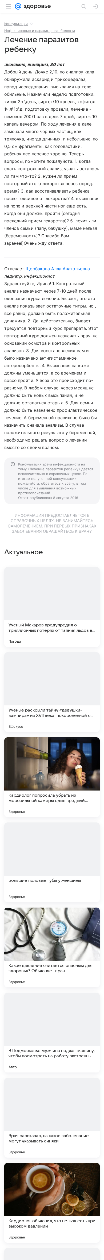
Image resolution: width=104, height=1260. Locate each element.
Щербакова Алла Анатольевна (58, 268)
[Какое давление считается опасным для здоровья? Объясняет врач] (52, 947)
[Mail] (18, 6)
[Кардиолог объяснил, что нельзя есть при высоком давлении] (52, 1203)
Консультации (16, 24)
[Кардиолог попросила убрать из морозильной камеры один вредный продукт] (52, 777)
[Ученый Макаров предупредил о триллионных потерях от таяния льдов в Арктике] (52, 607)
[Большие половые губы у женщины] (52, 862)
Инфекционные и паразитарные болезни (39, 30)
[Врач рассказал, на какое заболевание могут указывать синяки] (52, 1118)
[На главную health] (36, 6)
